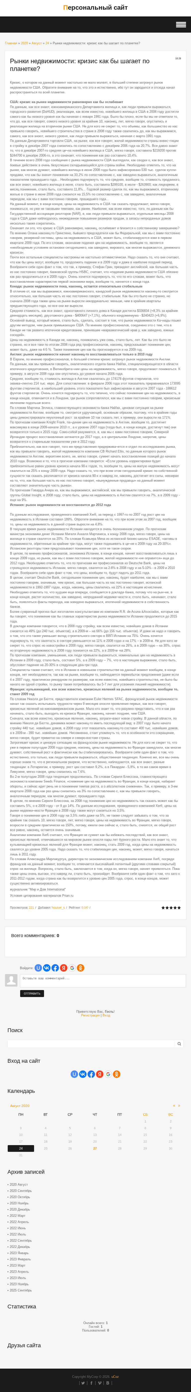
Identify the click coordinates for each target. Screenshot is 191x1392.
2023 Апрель (19, 1272)
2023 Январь (19, 1253)
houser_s (58, 907)
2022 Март (17, 1216)
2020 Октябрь (20, 1197)
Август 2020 (19, 1106)
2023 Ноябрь (19, 1284)
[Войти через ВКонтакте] (46, 968)
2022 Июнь (18, 1228)
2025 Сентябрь (21, 1290)
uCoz (115, 1377)
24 (47, 43)
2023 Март (17, 1265)
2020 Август (19, 1184)
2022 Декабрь (20, 1247)
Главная (11, 43)
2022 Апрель (19, 1222)
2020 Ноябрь (19, 1203)
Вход (106, 1015)
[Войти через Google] (72, 968)
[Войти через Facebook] (55, 968)
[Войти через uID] (38, 968)
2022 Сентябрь (21, 1240)
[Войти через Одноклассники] (80, 968)
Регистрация (90, 1015)
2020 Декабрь (20, 1209)
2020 (24, 43)
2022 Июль (18, 1234)
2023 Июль (18, 1278)
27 (95, 1148)
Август (37, 43)
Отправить (32, 993)
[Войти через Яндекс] (63, 968)
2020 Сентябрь (21, 1191)
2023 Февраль (20, 1259)
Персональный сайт (95, 7)
